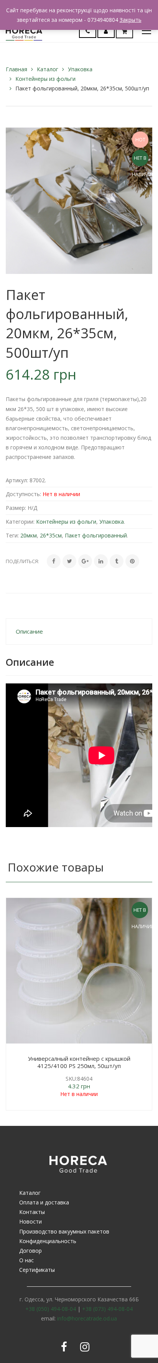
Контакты (32, 1212)
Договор (30, 1250)
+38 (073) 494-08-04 (107, 1308)
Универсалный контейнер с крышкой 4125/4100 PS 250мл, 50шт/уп (79, 1062)
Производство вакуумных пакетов (64, 1231)
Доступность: (23, 494)
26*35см (51, 535)
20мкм (28, 535)
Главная (16, 69)
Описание (29, 631)
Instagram (84, 1347)
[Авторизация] (106, 31)
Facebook (64, 1347)
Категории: (20, 521)
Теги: (12, 535)
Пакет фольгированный (96, 535)
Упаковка (80, 69)
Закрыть (131, 19)
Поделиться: (22, 561)
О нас (26, 1260)
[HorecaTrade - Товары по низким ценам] (24, 30)
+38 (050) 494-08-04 (50, 1308)
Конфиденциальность (47, 1241)
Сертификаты (37, 1269)
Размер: (16, 507)
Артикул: (17, 480)
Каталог (47, 69)
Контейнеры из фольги (45, 78)
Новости (30, 1221)
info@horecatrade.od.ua (87, 1318)
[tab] (79, 631)
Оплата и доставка (44, 1202)
